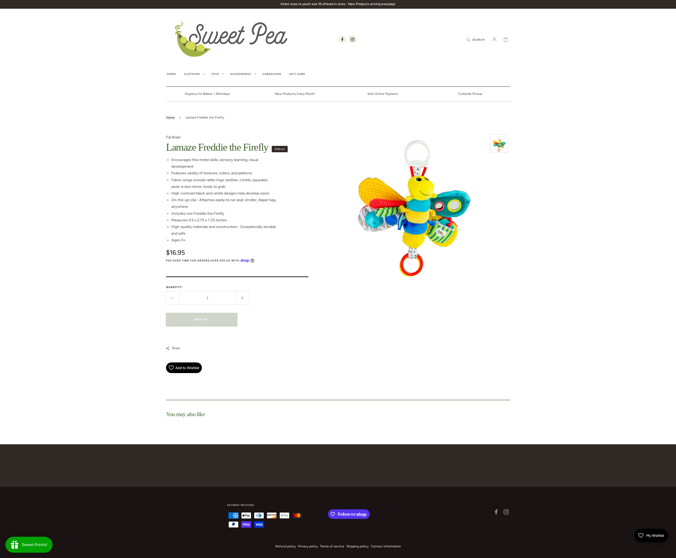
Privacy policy (308, 546)
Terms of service (332, 546)
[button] (475, 39)
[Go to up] (669, 551)
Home (170, 117)
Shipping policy (357, 546)
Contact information (386, 546)
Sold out (201, 319)
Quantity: (174, 287)
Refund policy (285, 546)
